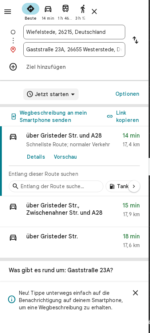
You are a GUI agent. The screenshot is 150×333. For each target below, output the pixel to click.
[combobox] (74, 32)
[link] (74, 161)
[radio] (30, 10)
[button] (74, 211)
